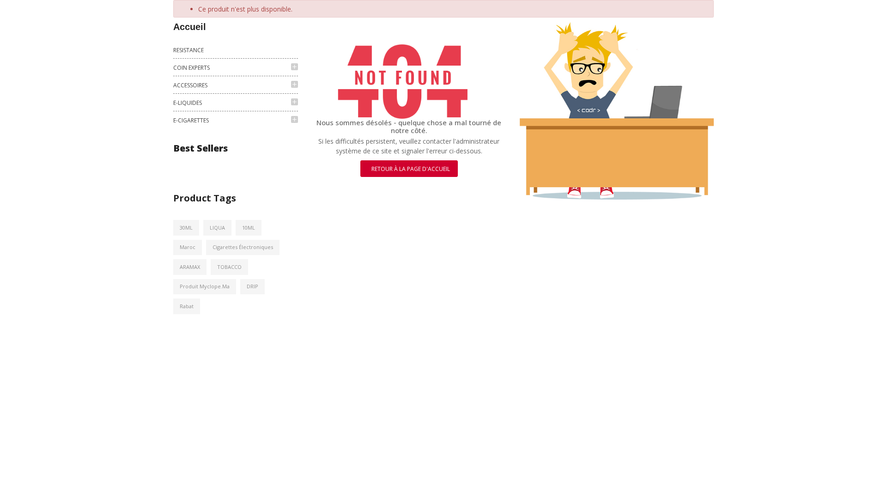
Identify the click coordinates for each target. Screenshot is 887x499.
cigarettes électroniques (243, 246)
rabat (187, 306)
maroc (187, 246)
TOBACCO (229, 266)
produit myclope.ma (205, 286)
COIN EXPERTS (191, 68)
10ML (248, 227)
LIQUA (217, 227)
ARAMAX (190, 266)
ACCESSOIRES (190, 85)
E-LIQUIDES (187, 103)
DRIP (252, 286)
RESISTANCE (188, 50)
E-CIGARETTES (191, 120)
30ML (186, 227)
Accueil (189, 27)
